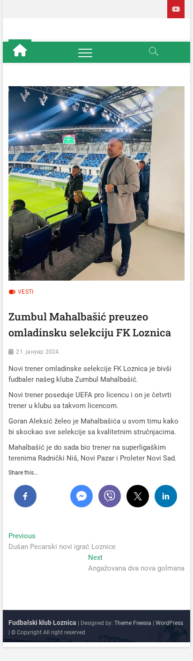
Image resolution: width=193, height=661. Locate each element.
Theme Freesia (132, 623)
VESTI (25, 292)
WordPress (169, 623)
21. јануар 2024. (38, 352)
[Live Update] (176, 9)
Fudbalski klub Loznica (42, 622)
